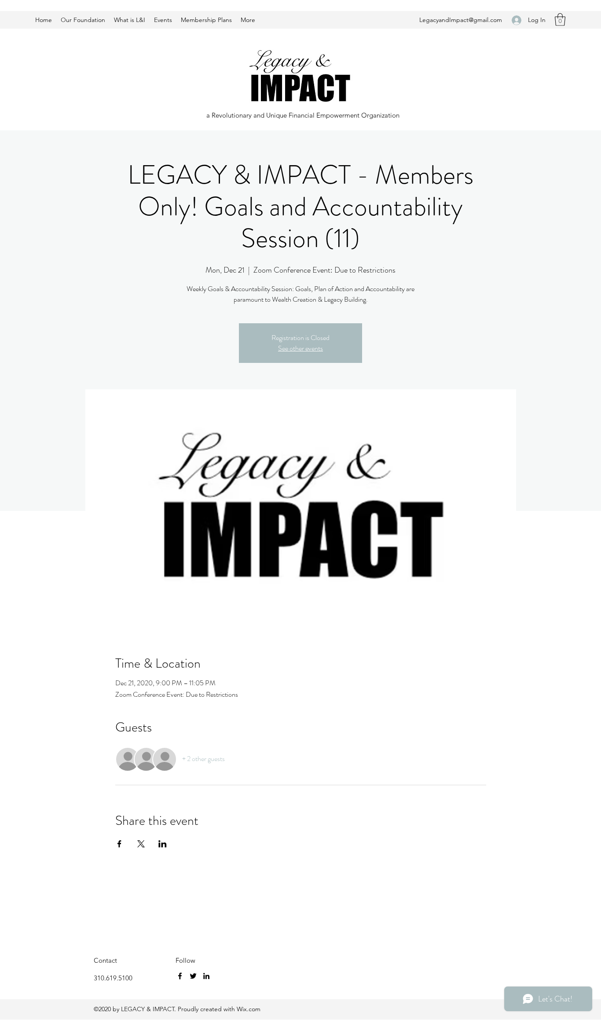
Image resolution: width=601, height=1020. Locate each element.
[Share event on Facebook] (119, 843)
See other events (300, 348)
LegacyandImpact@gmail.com (460, 20)
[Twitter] (193, 976)
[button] (560, 19)
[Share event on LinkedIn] (162, 843)
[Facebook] (180, 976)
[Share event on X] (141, 843)
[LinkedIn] (206, 976)
